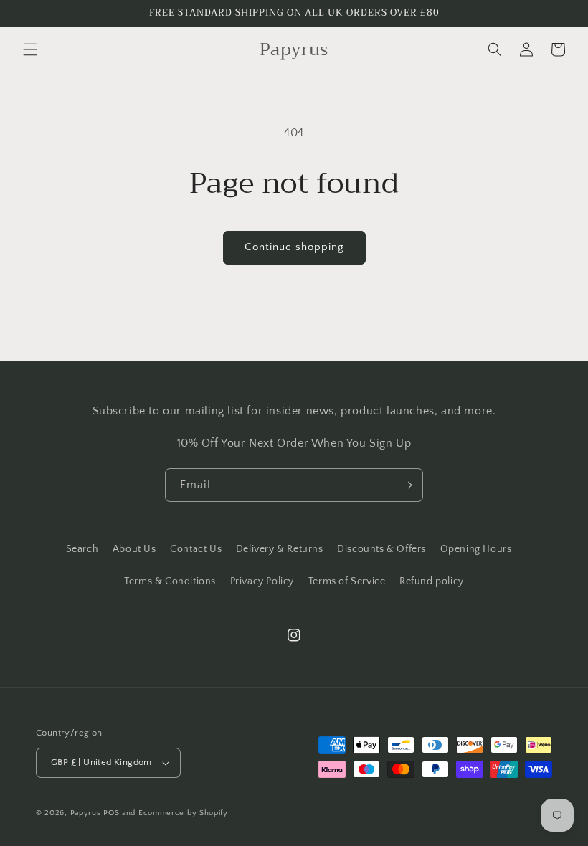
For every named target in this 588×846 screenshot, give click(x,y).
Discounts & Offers (381, 549)
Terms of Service (347, 581)
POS (111, 813)
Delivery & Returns (279, 549)
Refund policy (431, 581)
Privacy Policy (262, 581)
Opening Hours (476, 549)
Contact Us (196, 549)
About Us (134, 549)
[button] (30, 49)
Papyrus (85, 813)
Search (82, 549)
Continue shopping (294, 247)
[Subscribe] (406, 485)
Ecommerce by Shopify (183, 813)
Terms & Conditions (170, 581)
